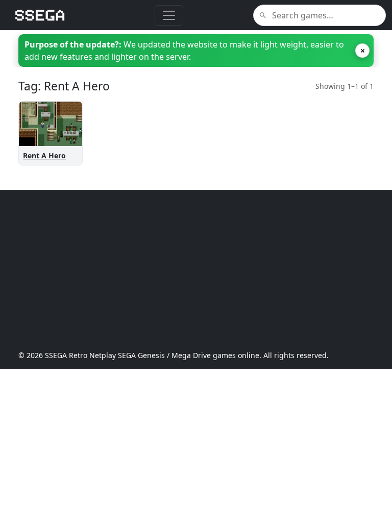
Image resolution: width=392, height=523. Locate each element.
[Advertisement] (196, 270)
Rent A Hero (44, 155)
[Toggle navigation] (169, 15)
